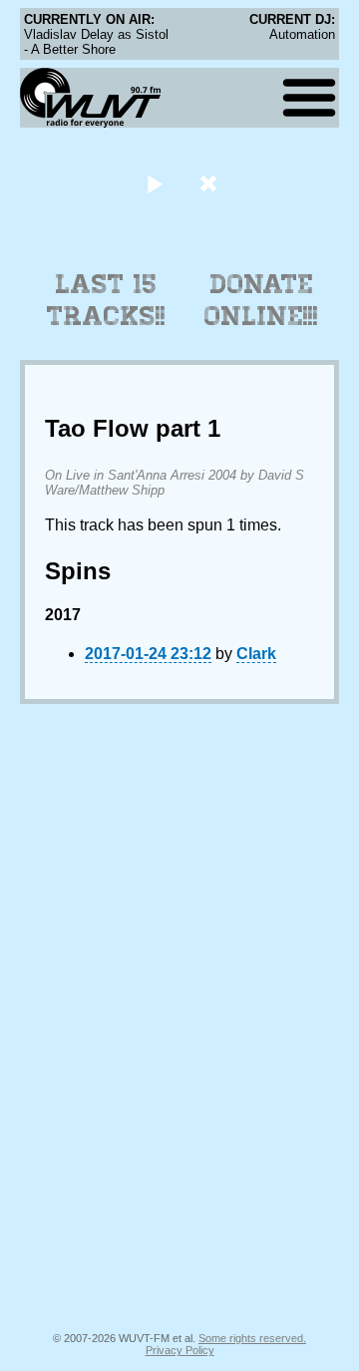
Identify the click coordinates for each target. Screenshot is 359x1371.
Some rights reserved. (252, 1338)
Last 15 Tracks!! (106, 300)
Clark (256, 653)
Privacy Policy (180, 1350)
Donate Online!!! (261, 300)
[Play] (154, 183)
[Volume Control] (210, 183)
